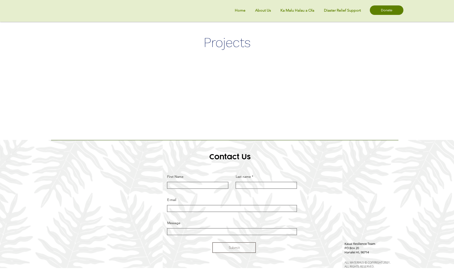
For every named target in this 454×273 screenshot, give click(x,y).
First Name (175, 176)
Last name (243, 176)
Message (173, 223)
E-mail (171, 199)
